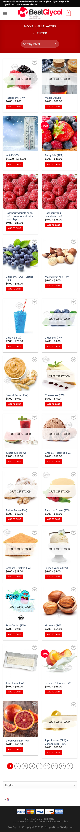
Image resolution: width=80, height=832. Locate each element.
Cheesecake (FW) (55, 395)
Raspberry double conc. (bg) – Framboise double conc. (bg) (19, 216)
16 (54, 766)
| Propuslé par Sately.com (58, 827)
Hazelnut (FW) (53, 625)
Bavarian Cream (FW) (57, 510)
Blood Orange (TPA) (17, 740)
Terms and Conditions (39, 818)
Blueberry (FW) (54, 337)
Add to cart (14, 107)
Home (28, 26)
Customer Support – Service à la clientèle (40, 821)
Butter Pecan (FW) (16, 510)
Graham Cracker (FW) (18, 567)
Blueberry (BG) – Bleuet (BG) (19, 278)
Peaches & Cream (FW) (58, 683)
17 (62, 766)
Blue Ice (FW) (13, 337)
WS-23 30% (12, 155)
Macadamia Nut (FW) (57, 276)
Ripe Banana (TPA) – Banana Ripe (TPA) (56, 742)
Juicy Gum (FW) (15, 683)
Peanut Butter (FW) (17, 395)
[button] (5, 13)
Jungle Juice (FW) (16, 452)
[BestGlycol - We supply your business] (40, 13)
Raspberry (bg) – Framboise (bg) (54, 214)
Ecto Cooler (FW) (16, 625)
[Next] (70, 766)
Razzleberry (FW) (15, 97)
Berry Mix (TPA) (54, 155)
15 (47, 766)
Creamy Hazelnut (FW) (58, 452)
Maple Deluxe (53, 97)
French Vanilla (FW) (56, 567)
